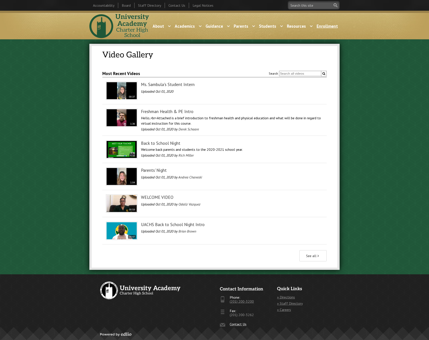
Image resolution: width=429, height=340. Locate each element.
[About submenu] (162, 26)
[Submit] (324, 73)
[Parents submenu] (244, 26)
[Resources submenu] (300, 26)
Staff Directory (149, 5)
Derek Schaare (189, 129)
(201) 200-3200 (242, 301)
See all (311, 256)
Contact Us (176, 5)
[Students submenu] (271, 26)
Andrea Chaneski (190, 177)
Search (273, 73)
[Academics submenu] (188, 26)
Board (126, 5)
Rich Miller (186, 155)
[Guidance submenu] (218, 26)
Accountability (103, 5)
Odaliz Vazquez (189, 204)
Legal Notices (203, 5)
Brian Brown (187, 231)
